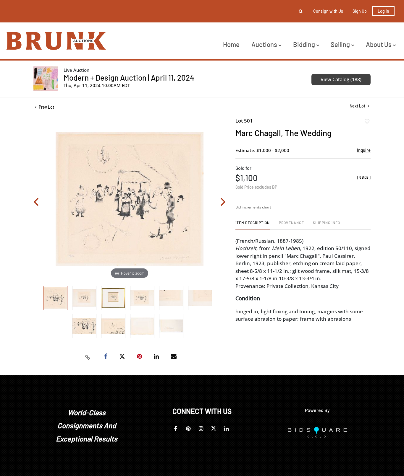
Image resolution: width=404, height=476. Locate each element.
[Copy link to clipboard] (87, 356)
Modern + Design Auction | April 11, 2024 (129, 77)
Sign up (360, 11)
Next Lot (358, 105)
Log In (383, 11)
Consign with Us (328, 11)
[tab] (252, 225)
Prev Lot (46, 107)
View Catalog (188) (341, 79)
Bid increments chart (253, 207)
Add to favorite (367, 121)
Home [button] (231, 44)
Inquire (364, 150)
